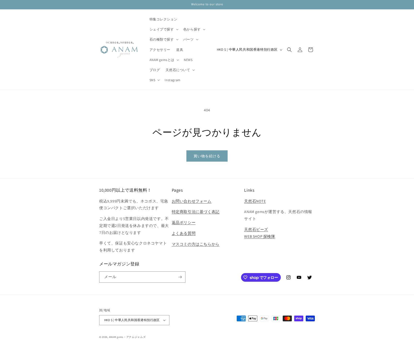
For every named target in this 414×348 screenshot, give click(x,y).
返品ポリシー (184, 222)
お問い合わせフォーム (192, 201)
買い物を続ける (207, 156)
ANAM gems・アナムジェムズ (127, 337)
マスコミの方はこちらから (195, 244)
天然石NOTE (255, 201)
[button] (163, 29)
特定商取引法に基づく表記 (195, 211)
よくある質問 (184, 233)
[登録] (180, 277)
